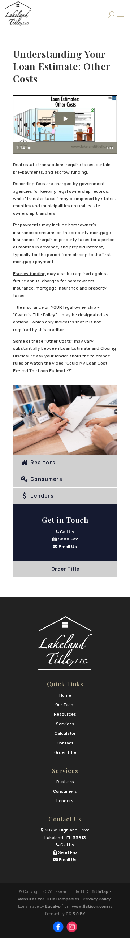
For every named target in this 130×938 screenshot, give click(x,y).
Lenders (41, 496)
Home (65, 695)
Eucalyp (53, 906)
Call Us (66, 531)
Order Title (65, 569)
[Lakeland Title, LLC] (65, 643)
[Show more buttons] (110, 148)
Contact (65, 743)
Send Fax (67, 539)
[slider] (64, 148)
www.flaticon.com (90, 906)
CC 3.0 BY (75, 914)
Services (65, 723)
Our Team (65, 704)
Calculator (65, 733)
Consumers (45, 479)
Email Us (67, 546)
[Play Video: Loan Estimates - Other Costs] (65, 118)
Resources (65, 714)
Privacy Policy (96, 899)
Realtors (42, 463)
